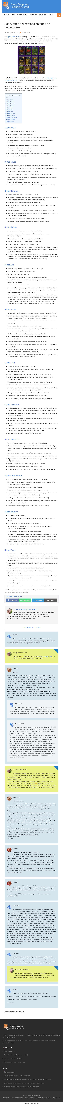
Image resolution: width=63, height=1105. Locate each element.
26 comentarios (25, 32)
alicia (14, 848)
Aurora (15, 668)
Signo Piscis (10, 121)
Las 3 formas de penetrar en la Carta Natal (17, 1076)
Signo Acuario (11, 119)
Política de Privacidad (16, 1098)
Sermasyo (17, 6)
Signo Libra (10, 111)
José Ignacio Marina (18, 653)
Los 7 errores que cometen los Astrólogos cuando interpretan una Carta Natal (27, 1079)
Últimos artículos (9, 1072)
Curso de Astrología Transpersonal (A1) (16, 1055)
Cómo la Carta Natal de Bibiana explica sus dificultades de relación (24, 1083)
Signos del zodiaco (13, 37)
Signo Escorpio (11, 113)
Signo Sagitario (11, 115)
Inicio (25, 1095)
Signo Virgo (10, 109)
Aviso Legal (5, 1098)
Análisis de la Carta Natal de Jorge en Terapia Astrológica (21, 1086)
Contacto (37, 1095)
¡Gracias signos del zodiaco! (47, 656)
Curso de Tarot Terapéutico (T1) (13, 1058)
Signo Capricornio (12, 117)
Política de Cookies (29, 1098)
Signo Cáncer (10, 106)
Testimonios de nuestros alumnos (14, 1062)
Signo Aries (10, 100)
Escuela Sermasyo (9, 1051)
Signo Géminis (11, 104)
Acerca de (30, 1095)
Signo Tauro (10, 102)
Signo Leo (9, 107)
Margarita (18, 723)
